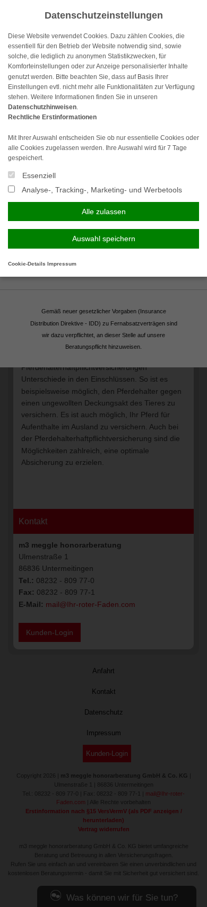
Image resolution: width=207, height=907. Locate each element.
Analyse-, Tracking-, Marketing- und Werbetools (101, 190)
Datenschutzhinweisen (42, 107)
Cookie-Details (27, 264)
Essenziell (38, 175)
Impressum (61, 264)
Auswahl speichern (103, 238)
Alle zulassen (104, 211)
